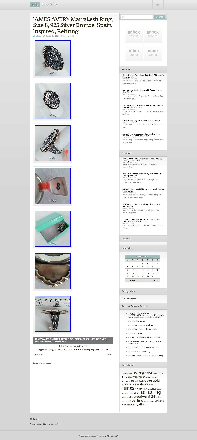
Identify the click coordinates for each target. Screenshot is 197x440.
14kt (124, 374)
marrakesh (78, 350)
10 (152, 267)
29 (142, 277)
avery (50, 350)
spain (106, 350)
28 (138, 277)
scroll (128, 397)
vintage (159, 401)
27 (133, 277)
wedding (126, 405)
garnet (148, 381)
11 (157, 267)
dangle (155, 377)
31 (152, 277)
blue (162, 374)
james (84, 346)
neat (159, 389)
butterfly (126, 377)
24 (153, 273)
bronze (57, 350)
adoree (129, 374)
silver (97, 350)
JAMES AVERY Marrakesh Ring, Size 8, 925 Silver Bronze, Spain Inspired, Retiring (73, 25)
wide (133, 405)
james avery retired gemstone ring (144, 347)
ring (92, 350)
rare (135, 392)
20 (133, 273)
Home (158, 5)
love (154, 389)
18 (157, 270)
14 (137, 270)
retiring (87, 350)
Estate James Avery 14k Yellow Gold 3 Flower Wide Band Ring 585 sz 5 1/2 (141, 220)
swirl (146, 401)
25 (157, 273)
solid (158, 397)
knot (145, 389)
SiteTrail (114, 436)
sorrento (125, 401)
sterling (136, 401)
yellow (141, 404)
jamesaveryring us (137, 321)
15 (142, 270)
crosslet (148, 377)
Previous (37, 355)
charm (134, 377)
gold (156, 381)
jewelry (139, 389)
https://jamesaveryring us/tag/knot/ (145, 337)
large (150, 389)
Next (111, 355)
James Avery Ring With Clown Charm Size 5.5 (141, 121)
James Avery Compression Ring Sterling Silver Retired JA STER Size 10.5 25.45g (141, 135)
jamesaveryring (136, 333)
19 (127, 273)
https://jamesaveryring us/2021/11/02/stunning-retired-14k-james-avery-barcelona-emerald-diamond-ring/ (146, 315)
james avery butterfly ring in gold (143, 329)
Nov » (156, 280)
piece (129, 393)
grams (125, 385)
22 (143, 273)
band (148, 373)
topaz (151, 401)
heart (144, 384)
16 (148, 270)
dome (134, 381)
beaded (155, 374)
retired (145, 393)
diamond (126, 381)
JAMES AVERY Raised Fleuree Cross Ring (146, 356)
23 (148, 273)
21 (137, 273)
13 (133, 270)
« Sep (132, 280)
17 (152, 270)
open (124, 393)
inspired (64, 350)
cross (142, 377)
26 (127, 277)
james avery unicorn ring (140, 352)
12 (127, 270)
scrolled (134, 397)
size (101, 350)
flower (141, 381)
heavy (151, 385)
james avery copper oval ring (141, 325)
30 (148, 277)
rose (124, 397)
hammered (135, 385)
